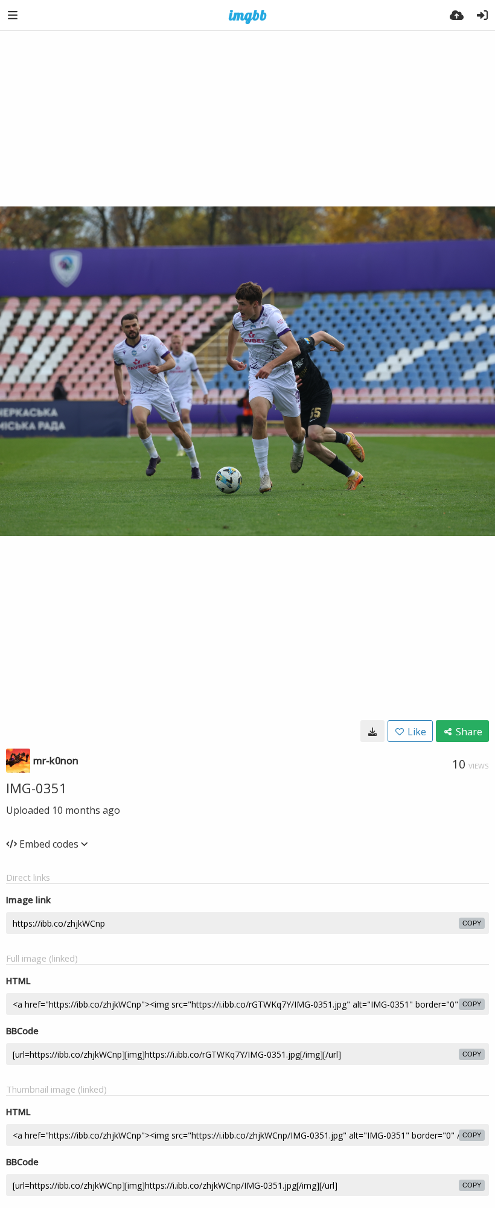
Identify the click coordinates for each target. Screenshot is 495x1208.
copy (471, 923)
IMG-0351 (36, 788)
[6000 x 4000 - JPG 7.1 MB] (372, 731)
